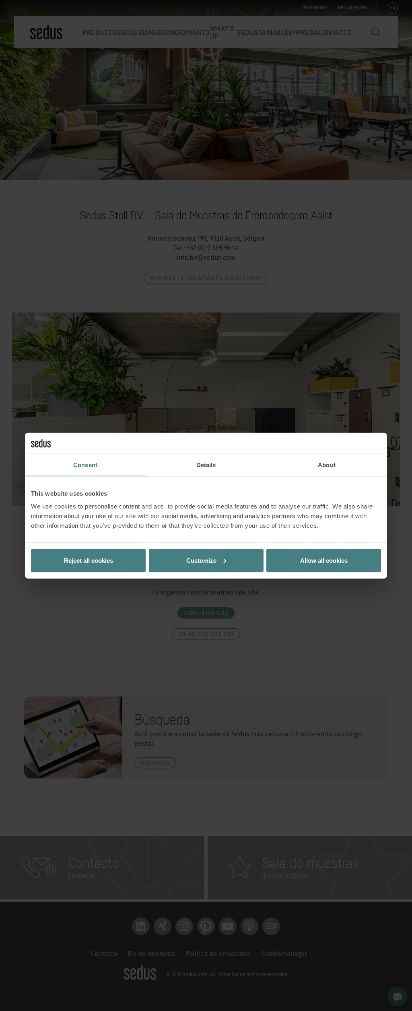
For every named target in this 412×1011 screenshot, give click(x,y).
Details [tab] (206, 465)
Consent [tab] (85, 465)
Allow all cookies (324, 560)
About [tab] (327, 465)
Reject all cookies (88, 560)
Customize (201, 560)
